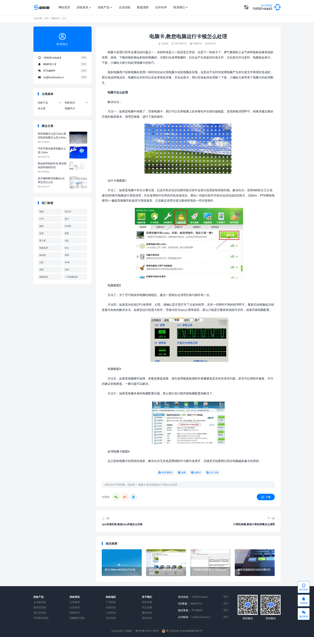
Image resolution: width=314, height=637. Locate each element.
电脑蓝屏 (43, 247)
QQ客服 (303, 600)
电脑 (183, 472)
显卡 (67, 218)
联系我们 (180, 7)
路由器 (42, 255)
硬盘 (67, 233)
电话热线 (303, 587)
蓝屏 (41, 233)
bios (67, 247)
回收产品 (105, 7)
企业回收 (124, 7)
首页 (46, 18)
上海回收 (111, 612)
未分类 (41, 108)
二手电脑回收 (71, 276)
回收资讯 (84, 7)
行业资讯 (75, 607)
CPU (41, 218)
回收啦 (131, 484)
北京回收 (111, 617)
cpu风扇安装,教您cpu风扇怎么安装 (122, 524)
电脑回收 (43, 276)
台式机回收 (39, 602)
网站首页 (64, 7)
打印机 (68, 226)
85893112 (49, 64)
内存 (67, 269)
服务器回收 (39, 607)
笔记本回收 (39, 612)
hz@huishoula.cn (53, 77)
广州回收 (111, 602)
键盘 (41, 226)
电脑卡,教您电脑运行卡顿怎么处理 (157, 484)
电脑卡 (197, 472)
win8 (67, 262)
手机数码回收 (41, 617)
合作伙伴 (161, 7)
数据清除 (143, 7)
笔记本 (68, 211)
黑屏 (67, 255)
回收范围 (147, 602)
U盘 (67, 240)
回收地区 (111, 596)
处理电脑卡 (167, 472)
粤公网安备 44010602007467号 (183, 630)
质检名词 (147, 617)
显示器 (42, 240)
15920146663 (262, 7)
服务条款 (147, 612)
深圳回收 (111, 607)
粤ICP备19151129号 (147, 630)
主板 (41, 262)
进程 (41, 269)
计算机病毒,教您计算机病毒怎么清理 (254, 524)
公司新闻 (75, 602)
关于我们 (147, 596)
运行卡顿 (214, 472)
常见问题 (147, 607)
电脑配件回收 (77, 617)
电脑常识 (55, 18)
